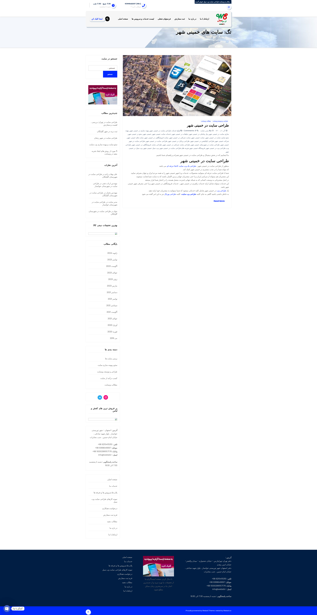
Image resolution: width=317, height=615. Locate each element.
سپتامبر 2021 (111, 305)
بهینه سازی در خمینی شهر (139, 130)
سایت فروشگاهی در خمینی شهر (156, 137)
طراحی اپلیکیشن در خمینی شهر (202, 141)
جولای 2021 (112, 318)
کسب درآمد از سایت (108, 378)
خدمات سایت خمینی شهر (161, 134)
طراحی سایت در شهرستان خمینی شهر (205, 144)
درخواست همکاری (109, 508)
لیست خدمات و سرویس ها (143, 18)
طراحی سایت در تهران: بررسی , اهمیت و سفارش (104, 123)
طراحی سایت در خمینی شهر (208, 125)
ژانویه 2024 (112, 253)
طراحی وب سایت (188, 194)
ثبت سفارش (179, 18)
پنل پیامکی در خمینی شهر (198, 134)
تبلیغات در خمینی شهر (180, 134)
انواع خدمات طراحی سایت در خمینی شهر (165, 130)
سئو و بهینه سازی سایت (107, 365)
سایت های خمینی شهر (135, 137)
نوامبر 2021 (112, 298)
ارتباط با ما (204, 18)
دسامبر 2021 (112, 292)
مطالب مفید (112, 521)
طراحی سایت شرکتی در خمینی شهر (176, 144)
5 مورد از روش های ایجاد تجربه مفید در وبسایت (104, 152)
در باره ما (192, 18)
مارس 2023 (112, 285)
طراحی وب (221, 190)
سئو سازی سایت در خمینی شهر (217, 137)
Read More (219, 201)
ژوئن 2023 (112, 279)
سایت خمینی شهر (197, 137)
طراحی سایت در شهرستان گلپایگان (102, 175)
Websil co (227, 610)
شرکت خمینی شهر (222, 141)
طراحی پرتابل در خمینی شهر (178, 141)
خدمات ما (113, 486)
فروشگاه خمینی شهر (197, 148)
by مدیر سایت (205, 130)
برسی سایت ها (111, 358)
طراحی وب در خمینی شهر (215, 148)
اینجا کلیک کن (97, 18)
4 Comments (190, 130)
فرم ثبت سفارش (110, 515)
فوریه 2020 (112, 331)
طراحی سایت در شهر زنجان (105, 138)
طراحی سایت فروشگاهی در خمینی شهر (147, 144)
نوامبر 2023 (112, 259)
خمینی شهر (147, 134)
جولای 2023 (112, 272)
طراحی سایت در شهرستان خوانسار (105, 185)
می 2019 (113, 338)
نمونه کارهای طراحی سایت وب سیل (104, 500)
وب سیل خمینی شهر (151, 148)
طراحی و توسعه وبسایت (220, 121)
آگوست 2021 (112, 312)
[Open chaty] (7, 608)
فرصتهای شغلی (164, 18)
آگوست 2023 (111, 266)
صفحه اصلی (123, 18)
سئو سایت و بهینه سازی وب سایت (103, 144)
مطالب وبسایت (206, 121)
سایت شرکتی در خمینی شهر (179, 137)
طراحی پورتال (170, 194)
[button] (107, 18)
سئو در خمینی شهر (135, 134)
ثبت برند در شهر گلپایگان (107, 131)
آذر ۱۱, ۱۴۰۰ (221, 130)
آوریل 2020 (112, 325)
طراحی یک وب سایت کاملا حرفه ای (181, 166)
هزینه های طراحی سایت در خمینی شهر (174, 148)
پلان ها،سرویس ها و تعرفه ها (105, 492)
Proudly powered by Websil (197, 610)
